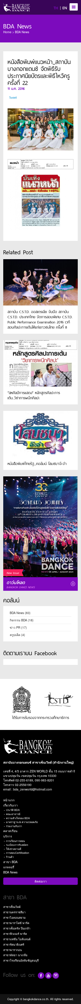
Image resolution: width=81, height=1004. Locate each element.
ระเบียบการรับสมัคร (17, 845)
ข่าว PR (15, 627)
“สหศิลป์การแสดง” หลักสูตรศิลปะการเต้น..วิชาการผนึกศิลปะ (34, 395)
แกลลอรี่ (8, 867)
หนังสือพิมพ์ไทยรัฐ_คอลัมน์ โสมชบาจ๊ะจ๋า (37, 463)
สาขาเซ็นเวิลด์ (12, 907)
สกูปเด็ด (15, 635)
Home (7, 32)
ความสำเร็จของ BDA (18, 818)
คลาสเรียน (10, 831)
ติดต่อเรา (41, 881)
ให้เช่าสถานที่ (13, 849)
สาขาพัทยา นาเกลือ (15, 955)
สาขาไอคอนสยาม (14, 917)
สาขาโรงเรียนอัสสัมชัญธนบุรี (21, 960)
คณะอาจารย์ (13, 814)
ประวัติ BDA (13, 810)
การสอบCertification (17, 852)
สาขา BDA (10, 862)
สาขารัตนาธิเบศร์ (13, 944)
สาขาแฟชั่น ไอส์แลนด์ (16, 939)
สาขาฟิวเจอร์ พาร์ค (15, 934)
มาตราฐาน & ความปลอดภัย (22, 822)
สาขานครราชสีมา (14, 912)
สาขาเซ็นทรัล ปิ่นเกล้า (16, 928)
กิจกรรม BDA (18, 620)
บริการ (7, 836)
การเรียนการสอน (15, 841)
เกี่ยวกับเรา (10, 805)
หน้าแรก (8, 800)
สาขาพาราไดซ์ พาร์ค (16, 923)
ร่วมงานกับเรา (14, 826)
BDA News (17, 25)
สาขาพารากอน (12, 950)
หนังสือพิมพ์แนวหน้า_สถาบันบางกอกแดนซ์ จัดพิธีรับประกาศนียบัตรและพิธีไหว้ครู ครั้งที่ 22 (39, 72)
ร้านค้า (10, 857)
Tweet (13, 97)
